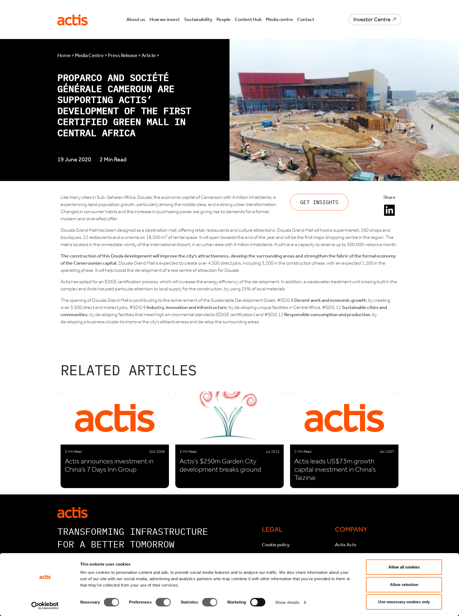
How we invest (165, 19)
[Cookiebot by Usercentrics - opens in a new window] (45, 606)
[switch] (163, 602)
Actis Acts (345, 545)
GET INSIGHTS (319, 202)
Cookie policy (276, 545)
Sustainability (198, 19)
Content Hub (248, 19)
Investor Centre (371, 19)
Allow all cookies (404, 567)
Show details (287, 602)
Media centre (279, 19)
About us (135, 19)
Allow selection (404, 584)
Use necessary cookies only (404, 602)
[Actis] (72, 512)
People (223, 19)
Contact (305, 19)
